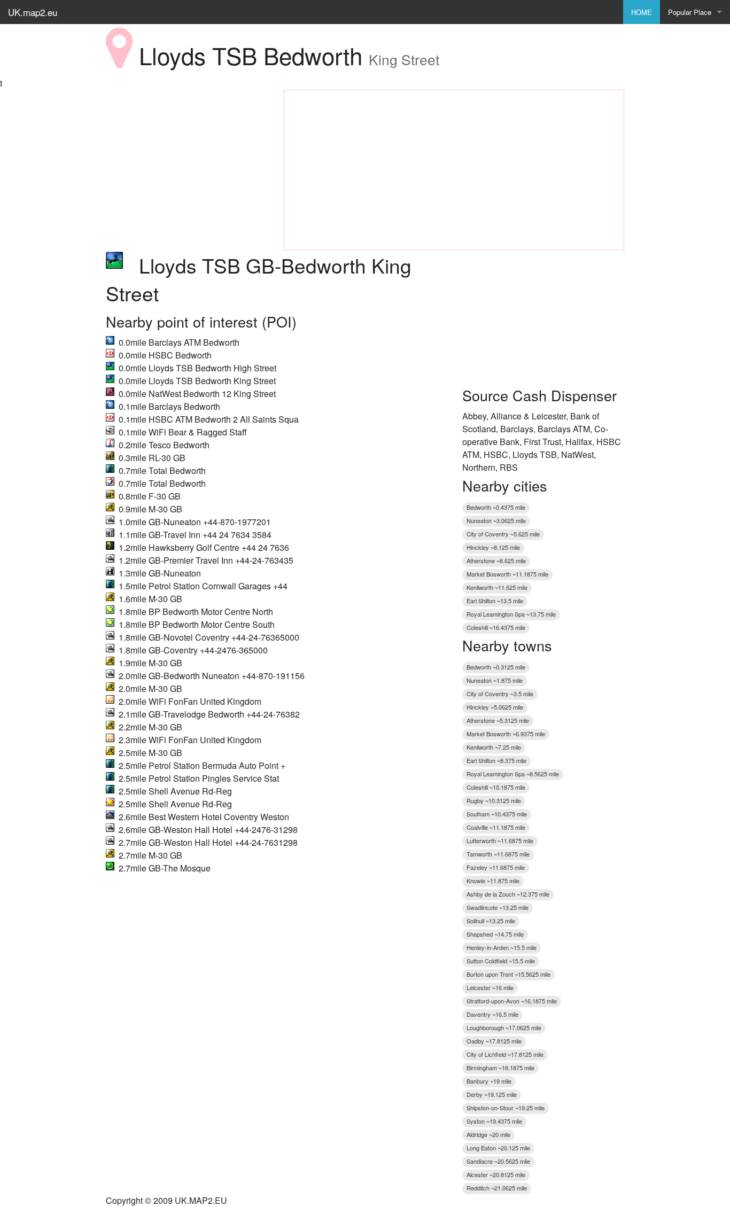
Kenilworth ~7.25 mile (494, 747)
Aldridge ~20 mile (488, 1134)
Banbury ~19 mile (489, 1081)
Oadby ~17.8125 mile (494, 1041)
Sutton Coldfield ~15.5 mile (501, 960)
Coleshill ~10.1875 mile (496, 787)
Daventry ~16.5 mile (492, 1014)
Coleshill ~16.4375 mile (496, 627)
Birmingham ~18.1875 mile (500, 1067)
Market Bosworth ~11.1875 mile (507, 574)
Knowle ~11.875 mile (493, 880)
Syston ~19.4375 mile (494, 1121)
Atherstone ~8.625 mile (496, 560)
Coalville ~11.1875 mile (496, 827)
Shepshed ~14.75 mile (495, 934)
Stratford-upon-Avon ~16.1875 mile (512, 1000)
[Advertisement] (187, 156)
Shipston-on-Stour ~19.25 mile (506, 1107)
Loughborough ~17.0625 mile (504, 1027)
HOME (641, 12)
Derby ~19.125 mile (492, 1094)
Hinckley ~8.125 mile (493, 547)
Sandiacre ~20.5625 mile (498, 1161)
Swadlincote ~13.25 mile (498, 907)
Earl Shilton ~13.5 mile (495, 600)
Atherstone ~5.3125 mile (498, 720)
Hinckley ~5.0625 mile (495, 707)
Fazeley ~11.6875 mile (496, 867)
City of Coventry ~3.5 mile (500, 693)
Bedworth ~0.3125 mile (496, 667)
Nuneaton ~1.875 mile (495, 680)
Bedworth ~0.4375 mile (496, 507)
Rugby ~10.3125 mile (494, 800)
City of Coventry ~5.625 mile (503, 533)
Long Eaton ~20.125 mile (498, 1147)
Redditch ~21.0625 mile (497, 1187)
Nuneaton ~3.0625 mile (496, 520)
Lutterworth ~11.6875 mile (500, 840)
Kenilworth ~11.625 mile (497, 587)
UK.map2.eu (32, 12)
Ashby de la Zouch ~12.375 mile (508, 894)
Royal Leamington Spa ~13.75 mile (511, 614)
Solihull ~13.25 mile (491, 920)
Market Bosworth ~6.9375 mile (506, 733)
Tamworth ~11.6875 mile (498, 854)
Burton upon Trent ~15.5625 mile (508, 974)
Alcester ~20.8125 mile (496, 1174)
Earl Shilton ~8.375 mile (496, 760)
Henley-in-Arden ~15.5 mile (502, 947)
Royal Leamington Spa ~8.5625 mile (513, 773)
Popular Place (689, 12)
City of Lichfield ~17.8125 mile (505, 1054)
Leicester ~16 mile (490, 987)
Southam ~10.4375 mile (497, 813)
